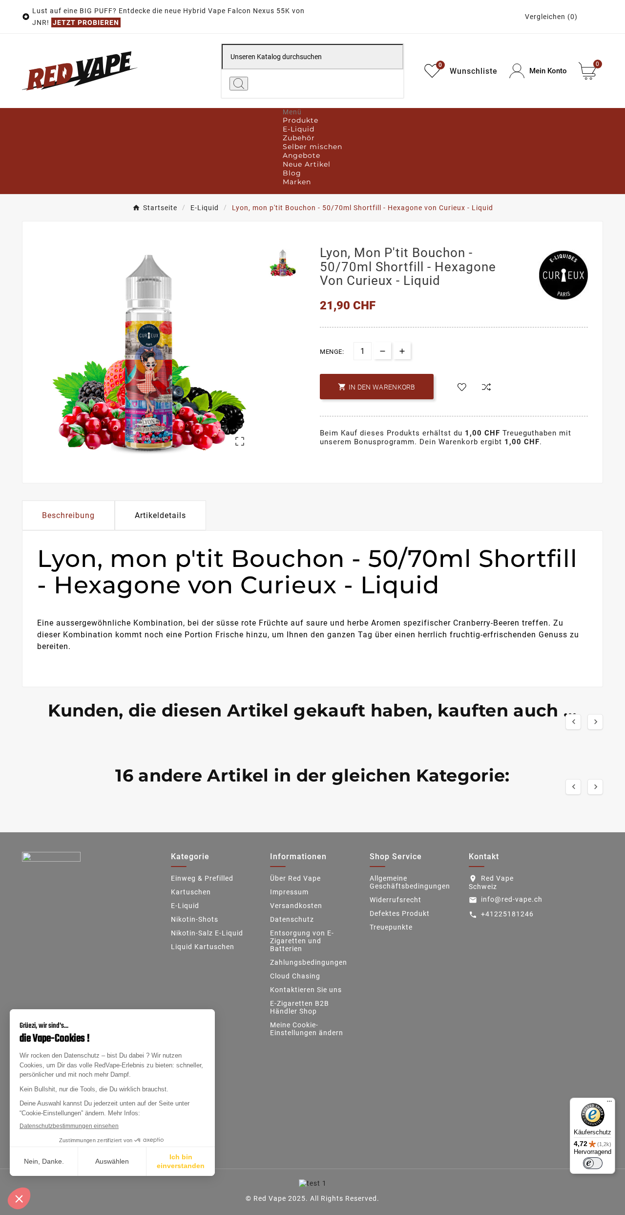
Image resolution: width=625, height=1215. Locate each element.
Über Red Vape (295, 878)
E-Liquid (185, 906)
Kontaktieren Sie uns (306, 990)
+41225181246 (507, 914)
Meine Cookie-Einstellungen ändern (306, 1029)
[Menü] (609, 1103)
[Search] (238, 83)
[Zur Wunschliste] (462, 387)
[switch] (593, 1163)
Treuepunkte (391, 927)
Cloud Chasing (295, 976)
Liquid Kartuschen (202, 947)
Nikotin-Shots (194, 919)
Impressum (289, 892)
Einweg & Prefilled (202, 878)
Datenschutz (292, 919)
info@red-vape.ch (511, 899)
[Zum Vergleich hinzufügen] (486, 387)
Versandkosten (296, 906)
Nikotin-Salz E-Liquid (207, 933)
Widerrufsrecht (395, 900)
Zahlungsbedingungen (308, 962)
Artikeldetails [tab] (160, 515)
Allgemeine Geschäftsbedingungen (410, 882)
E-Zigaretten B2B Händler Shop (299, 1007)
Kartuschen (191, 892)
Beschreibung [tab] (68, 515)
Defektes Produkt (400, 913)
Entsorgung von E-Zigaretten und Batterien (302, 941)
